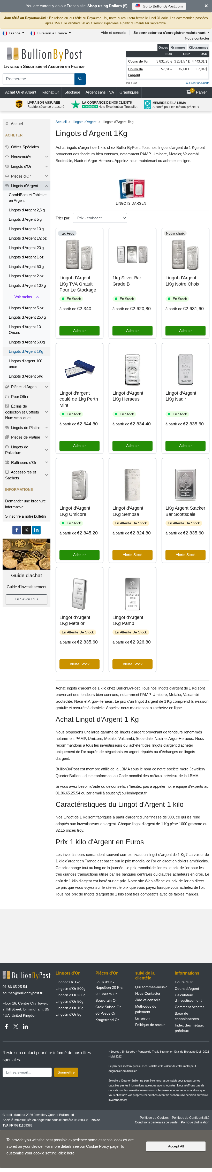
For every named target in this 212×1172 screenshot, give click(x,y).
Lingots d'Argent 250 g (27, 317)
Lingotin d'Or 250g (71, 995)
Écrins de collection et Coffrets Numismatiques (22, 412)
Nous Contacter (148, 993)
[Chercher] (80, 79)
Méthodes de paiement (145, 1009)
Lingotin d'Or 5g (68, 1014)
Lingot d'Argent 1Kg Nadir (180, 396)
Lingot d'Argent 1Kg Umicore (74, 511)
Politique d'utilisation (195, 1122)
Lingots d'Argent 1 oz (26, 257)
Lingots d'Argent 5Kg (26, 376)
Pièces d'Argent (23, 387)
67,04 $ (201, 69)
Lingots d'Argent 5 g (25, 219)
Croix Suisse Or (108, 1007)
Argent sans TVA (100, 92)
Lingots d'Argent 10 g (26, 229)
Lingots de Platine (25, 427)
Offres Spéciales (24, 147)
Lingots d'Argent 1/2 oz (28, 238)
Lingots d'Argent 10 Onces (25, 330)
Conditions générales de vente (156, 1122)
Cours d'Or (183, 982)
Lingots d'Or (20, 166)
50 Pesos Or (105, 1013)
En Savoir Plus (26, 599)
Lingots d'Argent (84, 122)
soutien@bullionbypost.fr (22, 993)
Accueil (61, 122)
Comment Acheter (189, 1007)
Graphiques (129, 92)
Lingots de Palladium (16, 450)
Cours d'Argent (187, 988)
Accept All (176, 1146)
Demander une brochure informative (25, 504)
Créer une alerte (198, 83)
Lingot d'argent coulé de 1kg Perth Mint (78, 399)
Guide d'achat (26, 575)
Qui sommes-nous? (151, 987)
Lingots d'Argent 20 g (26, 248)
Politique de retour (150, 1025)
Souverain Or (106, 1000)
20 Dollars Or (106, 994)
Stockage (72, 92)
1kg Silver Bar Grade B (126, 280)
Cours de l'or (138, 61)
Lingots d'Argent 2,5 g (27, 210)
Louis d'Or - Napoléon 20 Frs (109, 985)
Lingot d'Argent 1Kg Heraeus (127, 396)
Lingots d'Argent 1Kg (26, 351)
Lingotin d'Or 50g (70, 1001)
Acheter (79, 330)
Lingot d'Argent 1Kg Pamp (127, 620)
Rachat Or (50, 92)
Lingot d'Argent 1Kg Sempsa (127, 511)
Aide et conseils (113, 32)
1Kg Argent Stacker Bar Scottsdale (185, 511)
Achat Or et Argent (20, 92)
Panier (199, 92)
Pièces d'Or (20, 176)
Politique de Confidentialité (190, 1118)
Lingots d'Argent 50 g (26, 266)
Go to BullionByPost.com (163, 6)
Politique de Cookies (154, 1118)
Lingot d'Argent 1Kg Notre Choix (182, 280)
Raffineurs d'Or (23, 462)
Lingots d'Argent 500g (27, 342)
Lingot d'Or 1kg (68, 982)
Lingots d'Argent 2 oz (26, 276)
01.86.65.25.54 (15, 987)
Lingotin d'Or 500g (71, 988)
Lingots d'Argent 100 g (27, 285)
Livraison (142, 1018)
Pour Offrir (19, 396)
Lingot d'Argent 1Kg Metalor (74, 620)
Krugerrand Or (107, 1020)
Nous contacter (197, 38)
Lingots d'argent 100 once (25, 364)
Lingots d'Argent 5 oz (26, 308)
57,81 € (166, 69)
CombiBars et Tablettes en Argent (28, 198)
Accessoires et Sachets (20, 475)
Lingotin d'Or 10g (70, 1008)
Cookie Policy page (102, 1146)
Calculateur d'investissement (188, 997)
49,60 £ (184, 69)
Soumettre (66, 1072)
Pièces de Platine (25, 437)
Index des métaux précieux (189, 1028)
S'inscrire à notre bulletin (25, 516)
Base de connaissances (187, 1016)
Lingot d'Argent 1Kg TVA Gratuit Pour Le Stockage (77, 284)
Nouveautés (20, 157)
